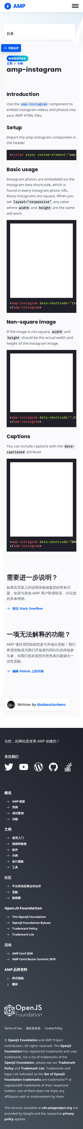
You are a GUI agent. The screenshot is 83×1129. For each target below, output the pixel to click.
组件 (15, 850)
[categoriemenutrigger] (11, 48)
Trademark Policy (24, 928)
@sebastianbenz (51, 704)
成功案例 (18, 813)
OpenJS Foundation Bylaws (31, 923)
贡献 (15, 892)
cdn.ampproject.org (57, 1108)
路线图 (16, 898)
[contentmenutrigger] (39, 31)
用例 (15, 807)
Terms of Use (13, 1028)
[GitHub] (53, 767)
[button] (75, 6)
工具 (15, 867)
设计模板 (18, 861)
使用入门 (18, 838)
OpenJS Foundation (23, 1040)
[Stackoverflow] (68, 767)
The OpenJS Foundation (29, 917)
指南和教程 (19, 844)
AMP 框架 (18, 801)
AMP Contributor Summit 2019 (34, 959)
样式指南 (18, 978)
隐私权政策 (33, 1028)
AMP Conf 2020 (22, 953)
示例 (20, 63)
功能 (15, 819)
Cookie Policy (53, 1028)
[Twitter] (8, 767)
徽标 (15, 984)
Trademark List (23, 934)
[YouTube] (23, 767)
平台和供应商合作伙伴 (26, 886)
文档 (9, 63)
